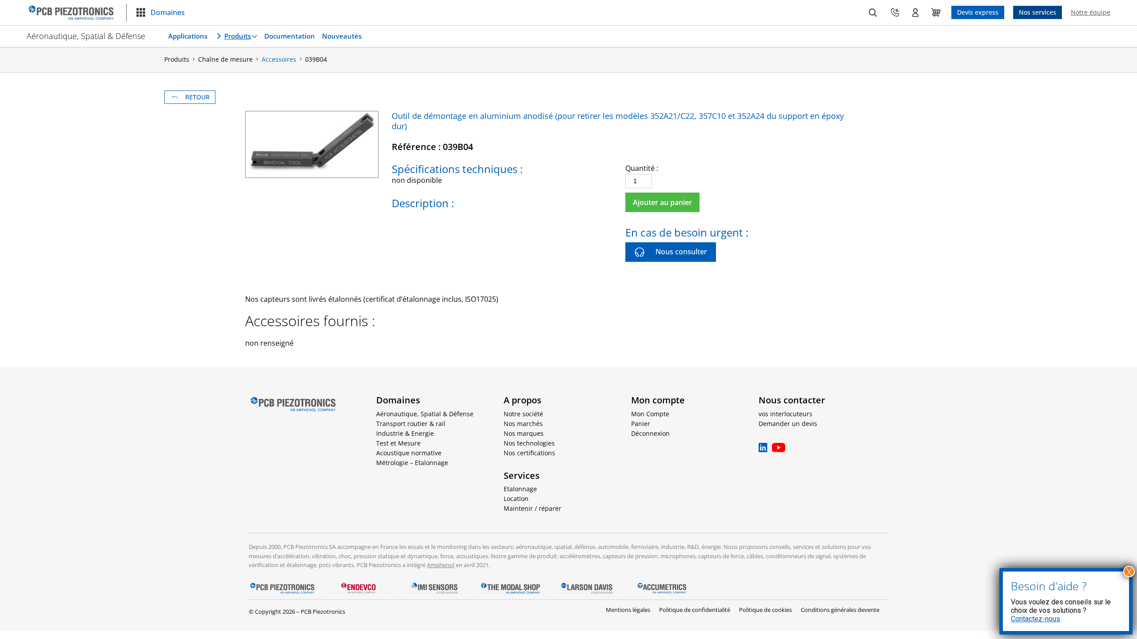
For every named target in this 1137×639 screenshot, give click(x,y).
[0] (935, 12)
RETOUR (197, 97)
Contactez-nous (1035, 619)
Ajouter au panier (662, 202)
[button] (160, 13)
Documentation (289, 36)
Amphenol (440, 565)
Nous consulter (681, 251)
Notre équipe (1090, 12)
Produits (237, 36)
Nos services (1037, 12)
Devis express (977, 12)
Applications (187, 36)
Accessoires (279, 59)
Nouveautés (342, 36)
